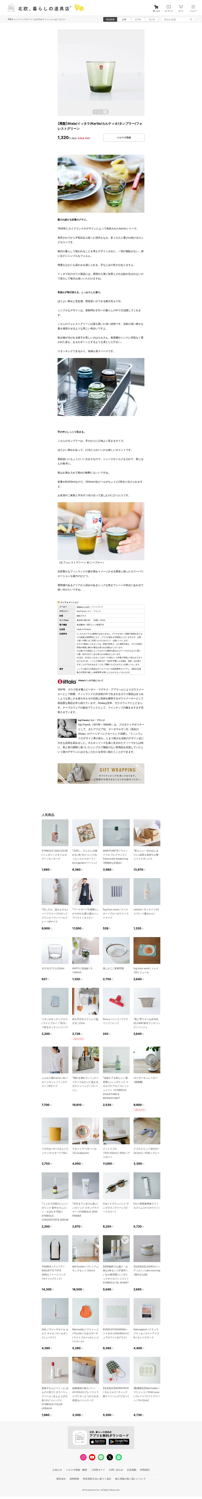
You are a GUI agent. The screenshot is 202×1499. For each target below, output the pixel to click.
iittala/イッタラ (83, 607)
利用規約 (145, 1469)
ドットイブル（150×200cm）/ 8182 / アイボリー (116, 1152)
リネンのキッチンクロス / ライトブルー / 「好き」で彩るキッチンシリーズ (55, 1023)
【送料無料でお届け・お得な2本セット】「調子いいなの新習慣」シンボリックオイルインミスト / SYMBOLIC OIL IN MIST (116, 1274)
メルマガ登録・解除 (76, 1469)
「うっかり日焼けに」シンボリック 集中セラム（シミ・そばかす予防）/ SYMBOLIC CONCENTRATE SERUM (55, 1211)
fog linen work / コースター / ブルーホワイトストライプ (116, 913)
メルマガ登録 (124, 137)
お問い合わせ (116, 1469)
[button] (63, 74)
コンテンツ (168, 11)
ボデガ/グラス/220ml (53, 968)
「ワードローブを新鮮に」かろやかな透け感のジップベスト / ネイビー (85, 913)
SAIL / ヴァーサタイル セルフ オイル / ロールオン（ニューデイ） (55, 1333)
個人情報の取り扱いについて (130, 1478)
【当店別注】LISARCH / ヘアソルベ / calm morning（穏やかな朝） (147, 1270)
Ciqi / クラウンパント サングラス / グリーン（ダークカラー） (116, 1207)
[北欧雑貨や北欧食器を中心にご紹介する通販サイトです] (44, 8)
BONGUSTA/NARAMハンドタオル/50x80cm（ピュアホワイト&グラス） (116, 1333)
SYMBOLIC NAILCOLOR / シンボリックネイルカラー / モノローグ (55, 854)
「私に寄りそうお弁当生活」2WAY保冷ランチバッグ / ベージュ (147, 1023)
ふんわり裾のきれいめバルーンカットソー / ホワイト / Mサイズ (55, 1081)
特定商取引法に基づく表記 (97, 1478)
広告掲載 (131, 1469)
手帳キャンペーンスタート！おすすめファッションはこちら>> (37, 19)
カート (181, 11)
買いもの (156, 11)
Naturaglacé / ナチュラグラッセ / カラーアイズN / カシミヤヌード (146, 1333)
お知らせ (57, 1469)
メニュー (193, 11)
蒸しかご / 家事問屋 (113, 968)
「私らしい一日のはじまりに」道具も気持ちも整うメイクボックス (146, 854)
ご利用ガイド (98, 1469)
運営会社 (61, 1478)
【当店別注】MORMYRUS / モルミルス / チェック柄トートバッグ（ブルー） (116, 1392)
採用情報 (74, 1478)
